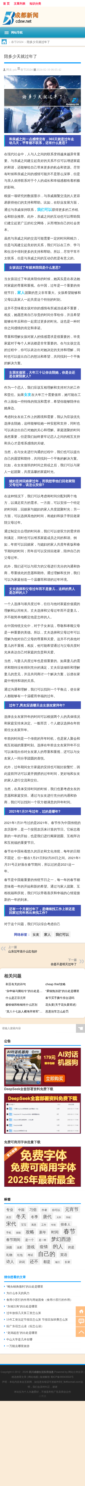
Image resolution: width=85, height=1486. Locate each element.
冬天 (21, 1216)
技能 (18, 1232)
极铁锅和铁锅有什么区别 (21, 1004)
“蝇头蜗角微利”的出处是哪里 (24, 1286)
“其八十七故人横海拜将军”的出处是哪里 (25, 1011)
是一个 (29, 1240)
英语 (63, 1254)
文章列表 (19, 3)
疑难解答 (45, 1376)
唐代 (47, 1216)
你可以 (56, 1210)
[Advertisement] (42, 1443)
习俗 (33, 1209)
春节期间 (13, 1239)
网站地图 (33, 1376)
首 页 (6, 3)
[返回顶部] (80, 1331)
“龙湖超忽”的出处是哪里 (21, 1333)
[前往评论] (80, 1321)
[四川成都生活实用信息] (42, 17)
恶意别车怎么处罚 (56, 1011)
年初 (53, 1224)
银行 (57, 1262)
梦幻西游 (61, 1238)
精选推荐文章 (19, 1376)
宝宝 (23, 1224)
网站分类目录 (75, 1371)
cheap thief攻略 (55, 984)
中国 (21, 1209)
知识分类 (35, 3)
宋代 (11, 1223)
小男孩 (42, 1396)
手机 (8, 1232)
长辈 (67, 1262)
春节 (70, 1230)
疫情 (44, 1247)
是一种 (42, 1239)
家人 (21, 292)
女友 (27, 394)
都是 (46, 1261)
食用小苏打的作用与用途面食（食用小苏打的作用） (39, 1299)
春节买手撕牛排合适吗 (59, 998)
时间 (55, 1231)
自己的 (46, 1253)
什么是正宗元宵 (16, 998)
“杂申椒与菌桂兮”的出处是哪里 (25, 991)
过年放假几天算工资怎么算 (23, 1313)
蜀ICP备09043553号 (62, 1376)
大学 (59, 1217)
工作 (43, 1224)
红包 (20, 1255)
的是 (71, 1247)
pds (15, 69)
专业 (9, 1209)
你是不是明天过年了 (64, 964)
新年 (42, 1231)
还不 (34, 1261)
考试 (30, 1255)
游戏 (31, 1246)
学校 (68, 1217)
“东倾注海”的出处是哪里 (21, 1306)
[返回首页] (80, 1311)
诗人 (10, 1261)
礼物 (9, 1254)
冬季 (34, 1216)
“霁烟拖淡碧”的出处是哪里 (62, 991)
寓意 (33, 1224)
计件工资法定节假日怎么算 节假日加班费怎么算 (37, 1319)
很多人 (66, 1224)
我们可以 (44, 209)
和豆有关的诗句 (16, 984)
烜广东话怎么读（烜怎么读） (25, 1326)
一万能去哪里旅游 (18, 1346)
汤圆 (9, 1247)
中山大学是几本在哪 (19, 1339)
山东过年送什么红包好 (22, 951)
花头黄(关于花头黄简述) (60, 1004)
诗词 (22, 1262)
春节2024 (17, 42)
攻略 (30, 1231)
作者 (44, 1210)
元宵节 (72, 1209)
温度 (19, 1247)
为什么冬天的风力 (18, 1293)
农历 (8, 1217)
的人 (58, 1246)
